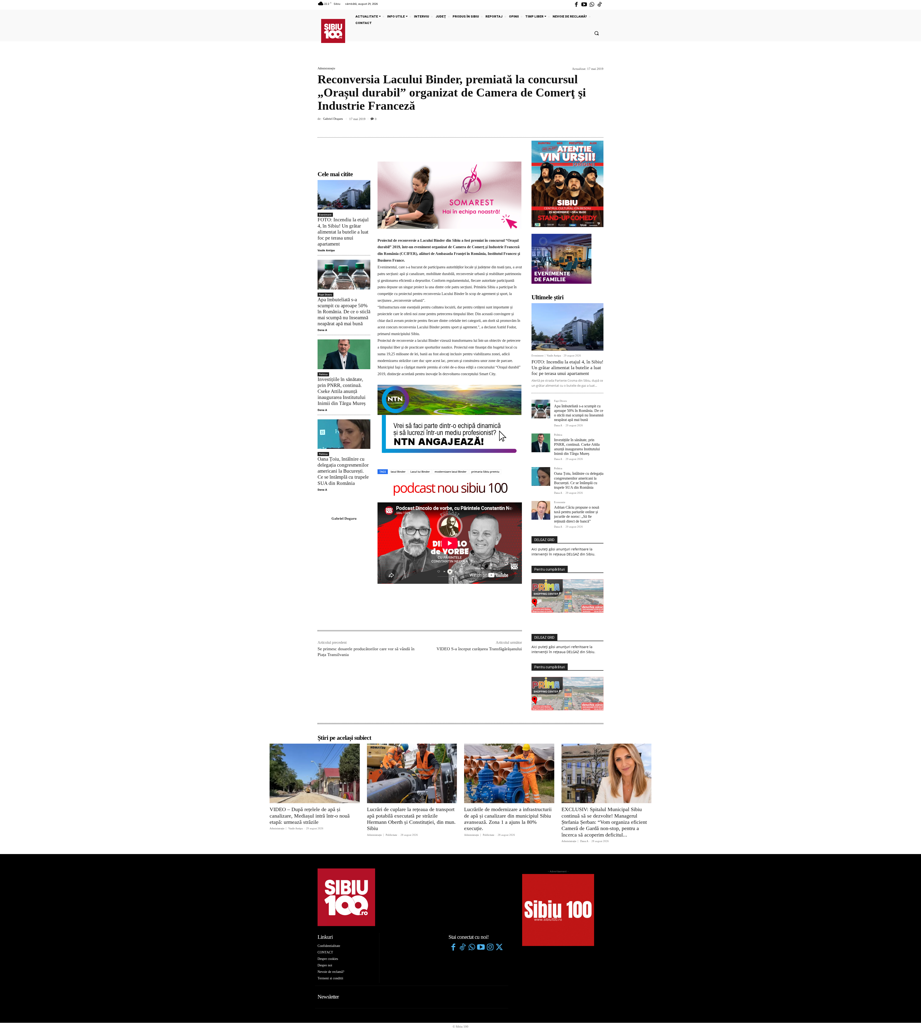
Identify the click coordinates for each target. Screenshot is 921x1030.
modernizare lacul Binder (450, 471)
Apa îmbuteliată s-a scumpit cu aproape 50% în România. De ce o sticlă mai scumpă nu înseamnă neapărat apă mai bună (344, 312)
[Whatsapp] (592, 5)
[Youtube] (584, 5)
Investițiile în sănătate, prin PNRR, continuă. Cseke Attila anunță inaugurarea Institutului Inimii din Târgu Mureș (342, 391)
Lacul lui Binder (420, 471)
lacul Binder (398, 471)
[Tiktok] (599, 5)
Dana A (322, 330)
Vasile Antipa (326, 250)
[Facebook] (576, 5)
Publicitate (391, 834)
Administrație (326, 68)
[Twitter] (499, 947)
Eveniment (325, 214)
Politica (323, 374)
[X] (576, 126)
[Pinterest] (587, 126)
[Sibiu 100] (333, 31)
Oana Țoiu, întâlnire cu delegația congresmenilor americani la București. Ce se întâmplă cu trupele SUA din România (343, 471)
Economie (559, 502)
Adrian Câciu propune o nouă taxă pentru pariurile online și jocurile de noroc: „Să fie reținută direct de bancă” (576, 514)
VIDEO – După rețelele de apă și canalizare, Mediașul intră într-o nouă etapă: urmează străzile (310, 815)
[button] (596, 33)
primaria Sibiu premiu (485, 471)
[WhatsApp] (598, 126)
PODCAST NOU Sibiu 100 (450, 488)
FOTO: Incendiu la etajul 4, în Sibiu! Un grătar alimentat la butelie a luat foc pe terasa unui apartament (343, 232)
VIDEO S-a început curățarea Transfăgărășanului (479, 648)
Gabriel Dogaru (333, 118)
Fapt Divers (325, 294)
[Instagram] (490, 947)
